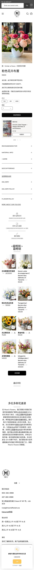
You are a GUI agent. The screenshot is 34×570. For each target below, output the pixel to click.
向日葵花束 (6, 333)
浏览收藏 (17, 373)
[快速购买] (13, 265)
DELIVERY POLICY (8, 189)
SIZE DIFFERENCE (8, 168)
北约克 (19, 430)
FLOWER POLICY (8, 199)
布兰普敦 (20, 415)
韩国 (7, 512)
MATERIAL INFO (7, 152)
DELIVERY (5, 182)
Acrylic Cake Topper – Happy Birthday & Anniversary (20, 126)
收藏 (15, 483)
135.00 (20, 312)
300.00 (20, 367)
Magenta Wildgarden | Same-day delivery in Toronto (23, 360)
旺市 (10, 420)
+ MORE (4, 159)
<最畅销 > (17, 247)
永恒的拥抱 (6, 356)
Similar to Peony (10, 66)
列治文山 (11, 427)
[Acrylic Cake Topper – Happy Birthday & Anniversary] (7, 129)
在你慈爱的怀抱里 (8, 271)
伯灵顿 (27, 415)
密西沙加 (18, 425)
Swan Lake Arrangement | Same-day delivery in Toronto (24, 275)
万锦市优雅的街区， (21, 420)
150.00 (7, 305)
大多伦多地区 (22, 412)
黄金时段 (21, 333)
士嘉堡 (13, 430)
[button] (31, 5)
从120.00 (8, 273)
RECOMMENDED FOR (9, 146)
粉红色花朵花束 (7, 303)
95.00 (20, 282)
